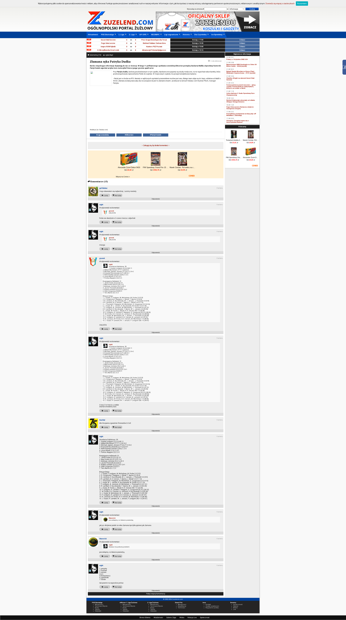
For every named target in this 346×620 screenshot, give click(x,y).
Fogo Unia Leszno (108, 43)
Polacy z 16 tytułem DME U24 (236, 59)
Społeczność (204, 618)
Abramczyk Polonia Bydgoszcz (154, 50)
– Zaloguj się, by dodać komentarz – (155, 145)
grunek (111, 211)
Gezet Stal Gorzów (108, 40)
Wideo (181, 618)
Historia (186, 35)
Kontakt (208, 604)
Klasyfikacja (182, 606)
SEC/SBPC (155, 35)
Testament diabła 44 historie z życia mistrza (234, 140)
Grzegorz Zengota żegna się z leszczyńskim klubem (237, 121)
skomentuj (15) (95, 55)
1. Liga (121, 35)
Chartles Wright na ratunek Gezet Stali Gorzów (240, 79)
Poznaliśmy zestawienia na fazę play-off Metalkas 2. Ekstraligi (241, 114)
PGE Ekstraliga (107, 35)
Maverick (112, 518)
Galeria (235, 606)
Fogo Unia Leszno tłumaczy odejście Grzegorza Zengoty (240, 108)
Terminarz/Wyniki (101, 606)
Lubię (105, 195)
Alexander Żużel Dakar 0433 (251, 157)
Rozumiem (302, 3)
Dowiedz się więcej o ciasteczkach (280, 3)
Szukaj (252, 9)
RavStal (102, 420)
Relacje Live (192, 618)
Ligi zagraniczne (171, 35)
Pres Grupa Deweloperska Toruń (154, 40)
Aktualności (93, 35)
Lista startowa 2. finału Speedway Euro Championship (240, 94)
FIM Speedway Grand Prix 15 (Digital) (234, 157)
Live (234, 609)
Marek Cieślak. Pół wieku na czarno (251, 140)
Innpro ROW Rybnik (108, 47)
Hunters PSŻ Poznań (154, 47)
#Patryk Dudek (155, 135)
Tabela (97, 609)
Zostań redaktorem (212, 606)
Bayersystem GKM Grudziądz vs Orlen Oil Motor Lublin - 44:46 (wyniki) (241, 65)
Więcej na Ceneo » (123, 177)
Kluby (97, 608)
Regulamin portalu (212, 608)
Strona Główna (144, 618)
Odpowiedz (156, 199)
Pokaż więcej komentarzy (155, 594)
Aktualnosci (182, 604)
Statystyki (98, 611)
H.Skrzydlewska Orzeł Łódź (108, 50)
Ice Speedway (216, 35)
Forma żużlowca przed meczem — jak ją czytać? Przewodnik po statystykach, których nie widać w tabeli (240, 86)
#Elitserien (129, 135)
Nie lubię (117, 195)
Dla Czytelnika (200, 35)
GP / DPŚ (142, 35)
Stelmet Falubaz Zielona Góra (154, 43)
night (101, 205)
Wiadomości (158, 618)
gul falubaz (103, 188)
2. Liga (132, 35)
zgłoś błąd (109, 55)
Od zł (234, 143)
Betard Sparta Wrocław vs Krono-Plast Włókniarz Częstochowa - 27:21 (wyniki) (240, 72)
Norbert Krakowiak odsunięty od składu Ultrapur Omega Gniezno (240, 101)
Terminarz (181, 608)
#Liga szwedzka (102, 135)
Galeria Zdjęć (171, 618)
